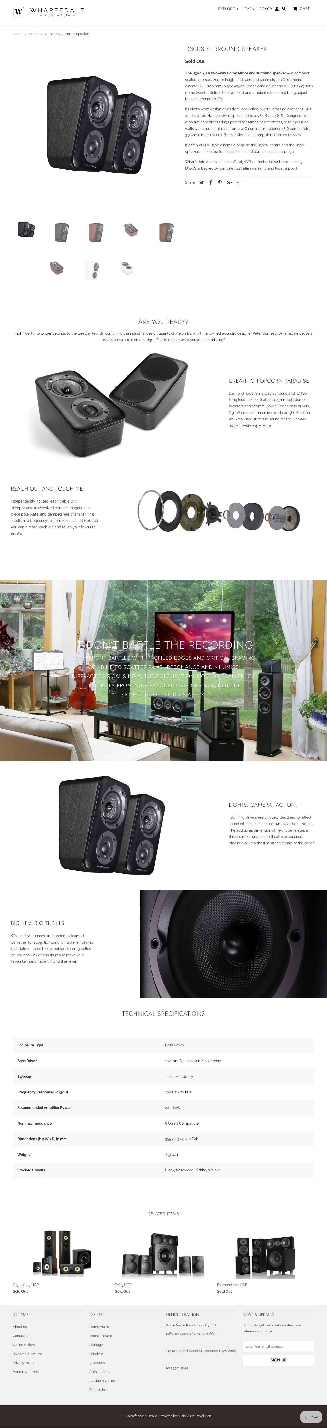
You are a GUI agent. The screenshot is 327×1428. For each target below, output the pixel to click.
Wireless (96, 1354)
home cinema (271, 151)
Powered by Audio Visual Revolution (185, 1416)
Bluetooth (97, 1363)
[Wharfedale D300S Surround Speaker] (96, 128)
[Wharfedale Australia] (48, 13)
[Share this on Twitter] (201, 182)
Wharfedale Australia (142, 1416)
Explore (228, 8)
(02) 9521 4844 (177, 1368)
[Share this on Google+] (228, 182)
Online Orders (24, 1345)
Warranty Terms (25, 1372)
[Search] (284, 10)
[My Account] (277, 10)
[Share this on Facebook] (210, 182)
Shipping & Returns (27, 1354)
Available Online (102, 1381)
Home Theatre (100, 1336)
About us (20, 1327)
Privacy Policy (23, 1363)
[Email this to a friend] (237, 182)
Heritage (96, 1345)
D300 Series (235, 151)
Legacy (264, 9)
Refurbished (98, 1390)
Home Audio (99, 1327)
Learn (248, 9)
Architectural (99, 1372)
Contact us (21, 1336)
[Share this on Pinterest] (219, 182)
